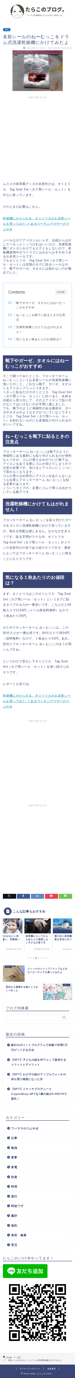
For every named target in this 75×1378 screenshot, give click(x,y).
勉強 (14, 1147)
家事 (14, 1157)
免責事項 (51, 1369)
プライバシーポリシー (30, 1369)
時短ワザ (17, 1206)
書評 (14, 1215)
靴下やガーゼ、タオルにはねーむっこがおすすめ (40, 305)
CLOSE (61, 292)
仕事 (14, 1138)
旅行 (14, 1196)
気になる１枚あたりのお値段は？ (39, 339)
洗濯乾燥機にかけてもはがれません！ (39, 329)
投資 (14, 1177)
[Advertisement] (37, 138)
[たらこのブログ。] (37, 18)
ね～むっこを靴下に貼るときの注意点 (40, 317)
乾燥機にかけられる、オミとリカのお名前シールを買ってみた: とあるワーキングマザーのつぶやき (37, 224)
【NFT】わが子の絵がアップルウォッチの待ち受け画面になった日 (38, 1077)
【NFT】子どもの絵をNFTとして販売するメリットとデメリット (38, 1062)
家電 (14, 1167)
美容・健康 (19, 1235)
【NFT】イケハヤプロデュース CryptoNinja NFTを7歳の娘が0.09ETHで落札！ (39, 1094)
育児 (7, 30)
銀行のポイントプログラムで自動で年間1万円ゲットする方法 (39, 1047)
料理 (14, 1186)
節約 (14, 1225)
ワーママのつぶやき (25, 1128)
